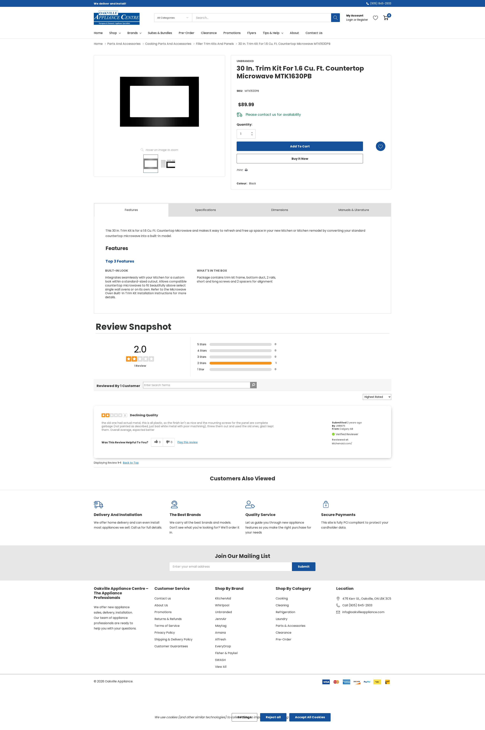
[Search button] (335, 17)
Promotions (163, 612)
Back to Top (131, 462)
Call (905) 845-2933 (357, 605)
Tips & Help (271, 33)
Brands (132, 33)
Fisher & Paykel (226, 653)
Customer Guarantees (171, 646)
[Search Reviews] (253, 385)
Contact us (162, 598)
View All (220, 667)
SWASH (220, 660)
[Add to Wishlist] (380, 146)
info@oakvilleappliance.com (363, 612)
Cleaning (282, 605)
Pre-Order (283, 639)
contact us (267, 114)
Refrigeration (285, 612)
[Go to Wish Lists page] (375, 17)
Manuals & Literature (353, 210)
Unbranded (223, 612)
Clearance (283, 632)
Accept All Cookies (310, 717)
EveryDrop (223, 646)
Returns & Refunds (168, 619)
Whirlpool (222, 605)
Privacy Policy (164, 632)
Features (131, 210)
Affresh (220, 639)
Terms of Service (167, 626)
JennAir (220, 619)
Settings (244, 717)
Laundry (281, 619)
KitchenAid (223, 598)
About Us (161, 605)
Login (350, 20)
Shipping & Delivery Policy (173, 639)
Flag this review (188, 442)
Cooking (282, 598)
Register (362, 20)
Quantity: (244, 124)
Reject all (273, 717)
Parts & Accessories (290, 626)
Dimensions (279, 210)
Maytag (220, 626)
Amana (220, 632)
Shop (113, 33)
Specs (205, 210)
